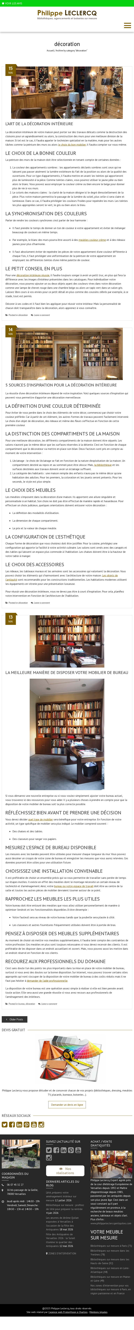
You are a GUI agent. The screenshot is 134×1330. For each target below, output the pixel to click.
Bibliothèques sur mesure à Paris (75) (111, 1245)
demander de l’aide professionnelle (47, 980)
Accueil (50, 50)
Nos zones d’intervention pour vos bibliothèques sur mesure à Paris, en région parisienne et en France (111, 1289)
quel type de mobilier (40, 819)
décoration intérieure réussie (32, 275)
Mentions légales (98, 1312)
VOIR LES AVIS (13, 3)
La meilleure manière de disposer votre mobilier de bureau (66, 672)
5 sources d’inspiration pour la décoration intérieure (61, 385)
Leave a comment (42, 315)
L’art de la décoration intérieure (39, 123)
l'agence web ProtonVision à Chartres (68, 1312)
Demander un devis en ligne (67, 1104)
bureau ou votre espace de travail (73, 886)
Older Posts (16, 1019)
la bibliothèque (103, 465)
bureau (21, 1003)
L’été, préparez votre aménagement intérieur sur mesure (61, 1196)
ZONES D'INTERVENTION (62, 1253)
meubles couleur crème (92, 240)
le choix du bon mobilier (72, 144)
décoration (23, 315)
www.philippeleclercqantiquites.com (111, 1223)
